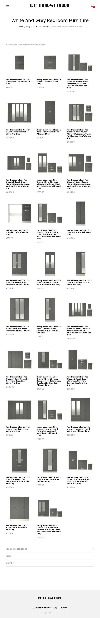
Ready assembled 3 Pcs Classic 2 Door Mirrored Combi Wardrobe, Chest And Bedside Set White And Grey (49, 234)
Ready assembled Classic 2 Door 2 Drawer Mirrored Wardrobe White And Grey (49, 282)
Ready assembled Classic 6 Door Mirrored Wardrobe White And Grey (18, 429)
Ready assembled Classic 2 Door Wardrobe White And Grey (79, 232)
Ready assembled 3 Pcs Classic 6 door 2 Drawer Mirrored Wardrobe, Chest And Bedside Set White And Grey (18, 184)
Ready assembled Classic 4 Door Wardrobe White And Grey (17, 527)
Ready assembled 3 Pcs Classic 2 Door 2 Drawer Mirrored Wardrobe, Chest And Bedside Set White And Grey (49, 184)
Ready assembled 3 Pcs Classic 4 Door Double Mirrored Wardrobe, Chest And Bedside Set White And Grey (79, 134)
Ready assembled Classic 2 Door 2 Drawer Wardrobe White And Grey (49, 132)
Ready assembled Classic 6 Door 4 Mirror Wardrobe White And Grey (18, 132)
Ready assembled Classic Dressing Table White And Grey (17, 232)
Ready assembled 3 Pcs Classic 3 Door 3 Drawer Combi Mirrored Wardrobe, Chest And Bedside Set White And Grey (49, 381)
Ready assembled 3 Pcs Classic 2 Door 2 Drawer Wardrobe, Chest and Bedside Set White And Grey (77, 381)
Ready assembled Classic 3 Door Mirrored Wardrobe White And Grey (49, 479)
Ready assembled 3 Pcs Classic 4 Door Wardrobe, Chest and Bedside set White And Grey (17, 380)
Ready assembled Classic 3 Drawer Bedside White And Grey (18, 81)
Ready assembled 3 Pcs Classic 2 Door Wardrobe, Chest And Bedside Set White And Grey (78, 480)
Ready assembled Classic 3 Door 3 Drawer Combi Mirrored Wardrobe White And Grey (18, 480)
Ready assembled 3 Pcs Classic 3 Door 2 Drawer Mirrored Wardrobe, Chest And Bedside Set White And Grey (49, 529)
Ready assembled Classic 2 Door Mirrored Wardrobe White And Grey (79, 282)
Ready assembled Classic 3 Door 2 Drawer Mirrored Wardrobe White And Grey (18, 282)
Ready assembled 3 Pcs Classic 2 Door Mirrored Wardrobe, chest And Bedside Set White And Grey (47, 431)
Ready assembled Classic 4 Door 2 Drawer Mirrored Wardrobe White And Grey (78, 429)
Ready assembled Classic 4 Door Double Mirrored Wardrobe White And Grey (17, 328)
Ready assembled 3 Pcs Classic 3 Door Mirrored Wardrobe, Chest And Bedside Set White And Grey (77, 83)
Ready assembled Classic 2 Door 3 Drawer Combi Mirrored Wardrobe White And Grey (49, 329)
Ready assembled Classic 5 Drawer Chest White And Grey (49, 81)
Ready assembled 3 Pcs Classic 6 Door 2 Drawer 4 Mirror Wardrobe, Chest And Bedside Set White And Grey (79, 330)
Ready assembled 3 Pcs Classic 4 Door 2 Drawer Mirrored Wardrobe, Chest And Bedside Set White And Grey (79, 184)
